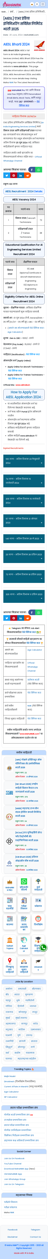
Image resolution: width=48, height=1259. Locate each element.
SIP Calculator (10, 1097)
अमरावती (22, 989)
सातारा (34, 1041)
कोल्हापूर (23, 1012)
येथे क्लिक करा (29, 632)
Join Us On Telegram (14, 1184)
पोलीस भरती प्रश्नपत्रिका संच (17, 1114)
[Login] (37, 4)
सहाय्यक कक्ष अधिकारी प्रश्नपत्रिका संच (21, 1140)
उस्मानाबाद (36, 1029)
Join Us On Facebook (14, 1158)
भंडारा (17, 994)
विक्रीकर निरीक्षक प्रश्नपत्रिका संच (19, 1135)
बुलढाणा (29, 994)
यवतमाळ (30, 1053)
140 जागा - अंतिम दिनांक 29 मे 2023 (22, 538)
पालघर (9, 1058)
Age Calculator (34, 650)
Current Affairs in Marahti (16, 1086)
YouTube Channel (12, 1163)
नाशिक (21, 1029)
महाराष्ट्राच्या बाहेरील (27, 1058)
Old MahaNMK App (13, 1174)
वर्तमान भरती (33, 679)
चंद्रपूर (8, 1000)
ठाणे (33, 1047)
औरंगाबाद (36, 989)
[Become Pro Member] (32, 4)
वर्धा (7, 1053)
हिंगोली (21, 1006)
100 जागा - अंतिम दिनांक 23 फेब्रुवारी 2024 (23, 461)
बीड (7, 994)
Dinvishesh (9, 1081)
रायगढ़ (29, 1035)
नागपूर (24, 1023)
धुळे (18, 1000)
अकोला (9, 989)
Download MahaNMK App (16, 1168)
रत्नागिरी (9, 1041)
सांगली (22, 1041)
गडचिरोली (29, 1000)
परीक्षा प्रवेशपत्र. (10, 1207)
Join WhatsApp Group (14, 1179)
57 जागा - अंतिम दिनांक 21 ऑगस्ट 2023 (21, 520)
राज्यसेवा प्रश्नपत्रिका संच (15, 1120)
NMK (11, 82)
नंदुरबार (9, 1029)
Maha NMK (7, 11)
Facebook (12, 1229)
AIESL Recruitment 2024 (19, 191)
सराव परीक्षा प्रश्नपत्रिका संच (16, 1125)
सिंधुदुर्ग (9, 1047)
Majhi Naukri (9, 1076)
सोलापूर (21, 1047)
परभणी (9, 1035)
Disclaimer (13, 1237)
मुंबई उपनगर (21, 1018)
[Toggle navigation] (42, 4)
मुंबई (8, 1018)
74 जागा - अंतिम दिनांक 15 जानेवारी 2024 (18, 480)
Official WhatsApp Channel (32, 667)
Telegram (35, 1229)
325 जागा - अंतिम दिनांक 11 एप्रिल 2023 (24, 594)
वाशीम (17, 1053)
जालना (33, 1006)
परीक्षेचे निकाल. (11, 1202)
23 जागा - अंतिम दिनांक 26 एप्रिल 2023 (24, 554)
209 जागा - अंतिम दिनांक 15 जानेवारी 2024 (23, 500)
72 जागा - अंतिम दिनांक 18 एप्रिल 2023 (23, 574)
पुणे (19, 1035)
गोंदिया (9, 1006)
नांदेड (35, 1023)
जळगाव (9, 1012)
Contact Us (35, 1237)
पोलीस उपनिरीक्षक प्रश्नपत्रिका (17, 1130)
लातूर (34, 1012)
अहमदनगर (11, 1023)
